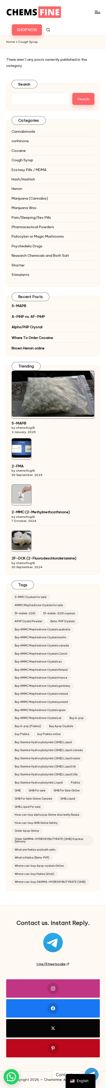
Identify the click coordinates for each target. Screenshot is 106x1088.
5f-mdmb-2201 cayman (59, 613)
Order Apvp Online (27, 831)
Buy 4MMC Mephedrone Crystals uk (38, 718)
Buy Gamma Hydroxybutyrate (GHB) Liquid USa (46, 774)
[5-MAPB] (53, 394)
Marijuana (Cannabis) (30, 198)
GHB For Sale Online (67, 790)
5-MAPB (19, 305)
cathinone (20, 141)
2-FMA (18, 466)
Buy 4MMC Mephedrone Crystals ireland (41, 693)
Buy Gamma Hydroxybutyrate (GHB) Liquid (43, 742)
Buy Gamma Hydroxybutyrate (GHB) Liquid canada (49, 750)
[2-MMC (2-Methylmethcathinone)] (21, 494)
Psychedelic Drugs (27, 246)
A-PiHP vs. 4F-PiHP (28, 316)
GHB (18, 790)
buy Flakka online (49, 734)
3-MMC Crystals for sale (31, 597)
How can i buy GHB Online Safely (36, 823)
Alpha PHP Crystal (27, 327)
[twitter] (53, 1028)
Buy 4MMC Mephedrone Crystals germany (42, 686)
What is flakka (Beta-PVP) (32, 857)
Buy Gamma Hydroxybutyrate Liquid (39, 782)
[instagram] (53, 988)
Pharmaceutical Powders (33, 227)
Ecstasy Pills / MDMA (29, 169)
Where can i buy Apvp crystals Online (39, 865)
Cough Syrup (22, 160)
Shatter (18, 265)
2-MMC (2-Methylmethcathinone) (41, 512)
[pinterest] (53, 1048)
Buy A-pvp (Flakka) (28, 726)
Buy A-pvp (76, 718)
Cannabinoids (23, 131)
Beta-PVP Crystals (62, 621)
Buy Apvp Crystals (61, 726)
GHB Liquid (67, 798)
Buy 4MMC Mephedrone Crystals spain (40, 710)
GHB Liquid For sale (28, 807)
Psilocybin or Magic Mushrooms (38, 236)
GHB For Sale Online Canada (33, 798)
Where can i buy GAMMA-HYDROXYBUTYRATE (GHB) (50, 882)
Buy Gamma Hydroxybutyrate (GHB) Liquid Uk (45, 766)
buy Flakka (22, 734)
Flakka (75, 782)
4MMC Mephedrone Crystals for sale (39, 605)
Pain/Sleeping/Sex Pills (31, 217)
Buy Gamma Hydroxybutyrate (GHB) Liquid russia (47, 758)
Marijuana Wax (24, 207)
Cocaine (19, 150)
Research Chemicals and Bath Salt (40, 255)
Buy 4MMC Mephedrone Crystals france (41, 677)
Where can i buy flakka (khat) (34, 874)
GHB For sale (37, 790)
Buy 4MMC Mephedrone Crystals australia (42, 629)
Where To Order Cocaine (32, 337)
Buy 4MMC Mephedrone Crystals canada (42, 645)
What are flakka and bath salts (35, 849)
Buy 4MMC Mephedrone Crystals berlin (40, 637)
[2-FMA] (21, 448)
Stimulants (20, 274)
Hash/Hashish (23, 179)
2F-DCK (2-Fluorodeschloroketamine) (44, 558)
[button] (27, 29)
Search (24, 84)
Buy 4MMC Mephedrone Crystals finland (41, 669)
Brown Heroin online (28, 348)
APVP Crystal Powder (28, 621)
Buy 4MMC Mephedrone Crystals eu (38, 661)
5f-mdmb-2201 (25, 613)
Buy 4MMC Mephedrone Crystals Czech (41, 653)
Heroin (17, 188)
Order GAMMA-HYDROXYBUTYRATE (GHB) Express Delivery (49, 840)
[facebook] (53, 1008)
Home (10, 42)
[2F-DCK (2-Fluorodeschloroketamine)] (21, 540)
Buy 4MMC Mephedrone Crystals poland (41, 702)
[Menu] (97, 12)
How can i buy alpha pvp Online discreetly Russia (47, 814)
